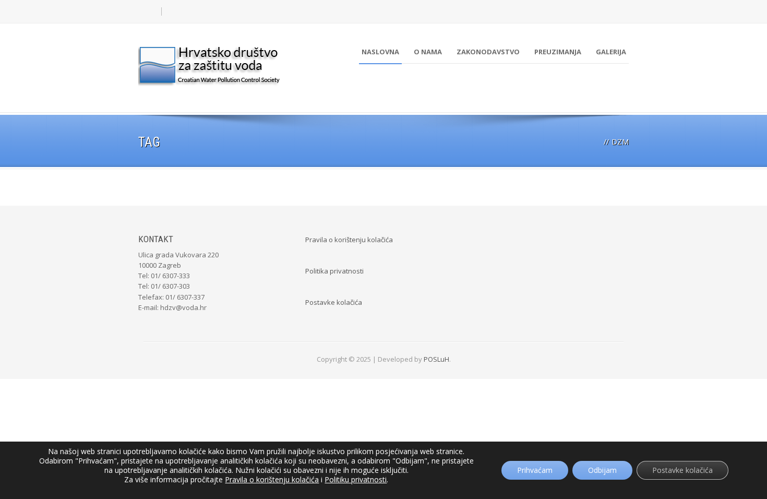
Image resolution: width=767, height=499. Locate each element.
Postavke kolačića (333, 302)
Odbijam (602, 470)
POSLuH (436, 359)
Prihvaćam (535, 470)
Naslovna (380, 51)
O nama (428, 51)
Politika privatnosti (334, 271)
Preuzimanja (557, 51)
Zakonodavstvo (488, 51)
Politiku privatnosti (356, 479)
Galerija (611, 51)
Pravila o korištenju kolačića (349, 239)
